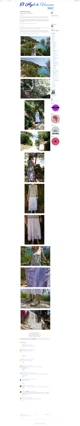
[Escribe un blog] (32, 338)
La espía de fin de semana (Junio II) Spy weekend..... (55, 72)
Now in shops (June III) (55, 62)
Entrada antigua (47, 414)
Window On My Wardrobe (25, 379)
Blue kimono (54, 56)
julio (53, 48)
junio (53, 49)
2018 (52, 37)
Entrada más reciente (22, 414)
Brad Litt (23, 397)
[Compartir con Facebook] (34, 338)
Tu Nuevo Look (27, 368)
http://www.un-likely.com (25, 349)
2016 (52, 39)
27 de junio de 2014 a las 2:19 (32, 349)
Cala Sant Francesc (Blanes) (54, 54)
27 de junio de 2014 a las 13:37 (32, 391)
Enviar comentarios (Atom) (26, 415)
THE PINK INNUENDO (25, 375)
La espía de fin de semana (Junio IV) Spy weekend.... (55, 58)
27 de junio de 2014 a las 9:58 (29, 385)
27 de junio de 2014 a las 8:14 (32, 379)
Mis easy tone (54, 67)
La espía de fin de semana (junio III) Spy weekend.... (55, 66)
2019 (52, 36)
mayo (53, 81)
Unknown (23, 365)
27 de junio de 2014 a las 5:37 (28, 365)
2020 (52, 35)
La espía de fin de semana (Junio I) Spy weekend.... (55, 80)
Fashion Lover (24, 359)
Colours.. (53, 78)
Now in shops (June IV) (55, 55)
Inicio (35, 414)
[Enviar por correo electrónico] (31, 338)
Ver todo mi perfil (53, 96)
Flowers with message (55, 70)
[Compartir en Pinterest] (35, 338)
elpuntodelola (23, 385)
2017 (52, 38)
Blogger (45, 423)
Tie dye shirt (54, 68)
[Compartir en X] (33, 338)
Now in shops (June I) (55, 77)
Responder (23, 356)
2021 (52, 34)
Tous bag (53, 52)
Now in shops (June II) (55, 69)
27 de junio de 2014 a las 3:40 (30, 359)
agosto (53, 47)
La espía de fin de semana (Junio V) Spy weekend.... (55, 51)
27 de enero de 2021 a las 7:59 (28, 397)
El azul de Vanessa (24, 391)
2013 (52, 87)
